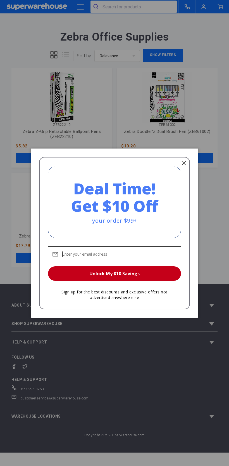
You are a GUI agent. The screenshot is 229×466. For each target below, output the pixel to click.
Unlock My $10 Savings (114, 273)
